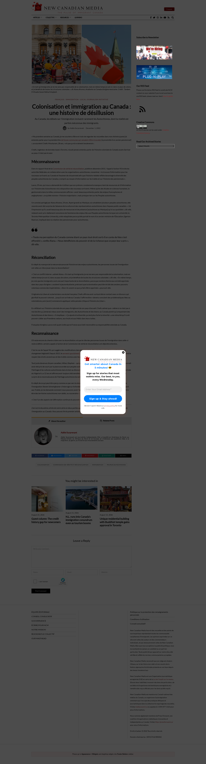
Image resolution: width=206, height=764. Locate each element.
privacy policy (109, 406)
